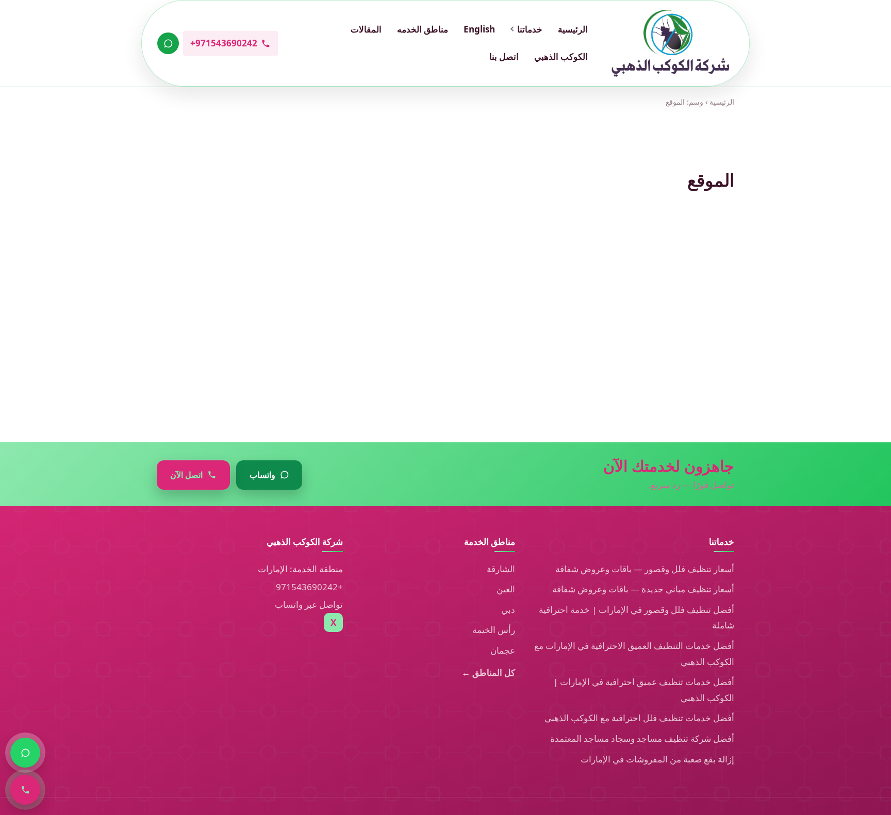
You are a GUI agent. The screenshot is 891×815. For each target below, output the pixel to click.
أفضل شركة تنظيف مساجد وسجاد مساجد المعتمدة (642, 738)
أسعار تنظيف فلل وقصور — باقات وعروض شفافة (644, 569)
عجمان (502, 650)
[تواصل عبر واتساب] (168, 43)
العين (506, 589)
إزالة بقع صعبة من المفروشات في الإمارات (657, 759)
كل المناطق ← (488, 672)
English (479, 29)
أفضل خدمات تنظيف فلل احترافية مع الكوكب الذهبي (639, 718)
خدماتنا (529, 29)
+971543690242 (309, 587)
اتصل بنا (504, 56)
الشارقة (501, 569)
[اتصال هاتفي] (25, 790)
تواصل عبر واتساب (309, 604)
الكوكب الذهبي (561, 56)
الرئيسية (573, 29)
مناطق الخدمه (422, 29)
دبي (508, 610)
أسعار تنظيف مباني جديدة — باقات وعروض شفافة (643, 589)
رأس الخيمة (493, 630)
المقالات (366, 29)
